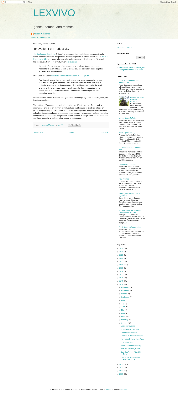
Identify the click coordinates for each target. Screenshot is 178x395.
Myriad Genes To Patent (128, 118)
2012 (121, 367)
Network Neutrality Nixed (130, 349)
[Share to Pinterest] (79, 125)
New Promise (124, 179)
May (123, 310)
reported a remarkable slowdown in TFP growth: (70, 76)
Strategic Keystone (128, 326)
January (124, 323)
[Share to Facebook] (77, 125)
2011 (121, 371)
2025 (121, 249)
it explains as (71, 62)
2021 (121, 261)
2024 (121, 252)
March (123, 317)
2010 (121, 374)
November (125, 291)
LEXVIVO (54, 12)
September (125, 297)
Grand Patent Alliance (129, 332)
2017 (121, 275)
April (123, 313)
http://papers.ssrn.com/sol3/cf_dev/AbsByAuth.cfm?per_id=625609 (131, 69)
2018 (121, 271)
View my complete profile (40, 37)
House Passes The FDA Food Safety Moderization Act (130, 211)
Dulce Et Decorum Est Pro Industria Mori (129, 82)
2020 (121, 265)
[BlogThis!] (71, 125)
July (123, 304)
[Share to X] (74, 125)
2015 (121, 281)
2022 (121, 258)
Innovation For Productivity (131, 346)
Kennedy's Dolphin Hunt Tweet (132, 339)
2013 (121, 364)
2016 (121, 278)
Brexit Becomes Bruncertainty (130, 227)
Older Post (104, 133)
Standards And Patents (127, 164)
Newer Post (38, 133)
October (124, 294)
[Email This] (69, 125)
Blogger (124, 390)
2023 (121, 255)
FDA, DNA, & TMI (127, 342)
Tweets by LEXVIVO (124, 47)
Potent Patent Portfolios (130, 329)
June (123, 307)
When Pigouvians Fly (127, 133)
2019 (121, 268)
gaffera (108, 390)
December (125, 287)
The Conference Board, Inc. (44, 54)
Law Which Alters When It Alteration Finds (130, 358)
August (124, 300)
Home (71, 133)
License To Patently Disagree (132, 336)
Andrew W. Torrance (42, 34)
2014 (121, 284)
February (124, 320)
